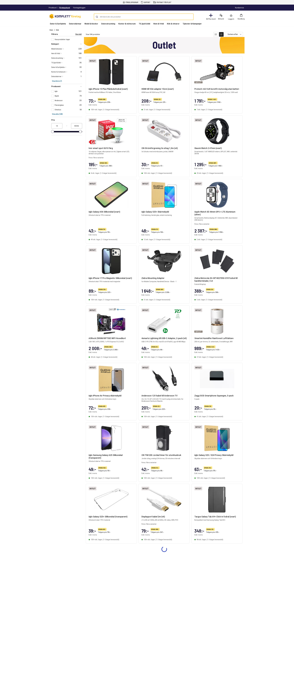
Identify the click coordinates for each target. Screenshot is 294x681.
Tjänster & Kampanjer (192, 24)
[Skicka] (97, 16)
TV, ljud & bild (144, 24)
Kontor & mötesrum (127, 24)
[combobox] (144, 17)
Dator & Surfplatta (58, 24)
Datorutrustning (108, 24)
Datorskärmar (75, 24)
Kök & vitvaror (173, 24)
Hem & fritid (158, 24)
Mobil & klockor (91, 24)
